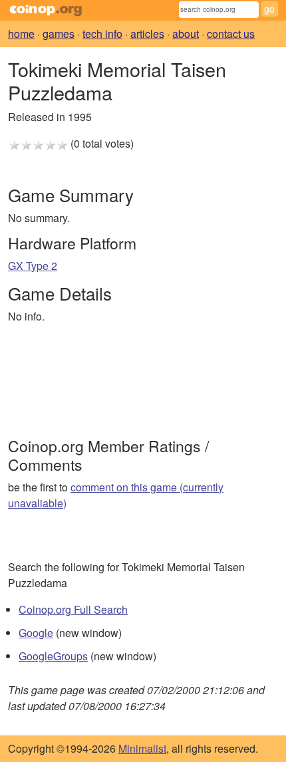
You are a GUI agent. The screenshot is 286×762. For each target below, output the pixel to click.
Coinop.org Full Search (73, 609)
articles (147, 33)
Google (36, 632)
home (21, 33)
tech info (102, 33)
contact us (231, 33)
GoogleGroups (53, 656)
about (185, 33)
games (58, 33)
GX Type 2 (32, 265)
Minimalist (142, 748)
